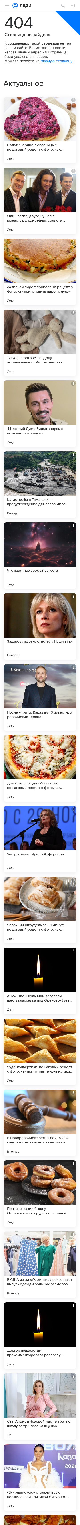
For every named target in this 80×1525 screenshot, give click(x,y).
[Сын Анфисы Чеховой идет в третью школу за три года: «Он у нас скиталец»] (40, 1406)
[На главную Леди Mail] (24, 5)
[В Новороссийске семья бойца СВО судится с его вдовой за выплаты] (40, 1123)
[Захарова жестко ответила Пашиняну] (40, 626)
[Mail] (15, 5)
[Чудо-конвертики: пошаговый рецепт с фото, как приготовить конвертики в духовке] (40, 1052)
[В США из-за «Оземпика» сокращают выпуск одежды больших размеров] (40, 1264)
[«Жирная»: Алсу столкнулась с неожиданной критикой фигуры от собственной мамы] (40, 1477)
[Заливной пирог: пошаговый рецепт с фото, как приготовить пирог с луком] (40, 272)
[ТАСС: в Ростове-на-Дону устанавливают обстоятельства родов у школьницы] (40, 343)
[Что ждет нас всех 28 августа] (40, 555)
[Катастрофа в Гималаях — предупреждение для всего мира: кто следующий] (40, 484)
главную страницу (56, 61)
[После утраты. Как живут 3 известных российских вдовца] (40, 697)
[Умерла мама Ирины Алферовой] (40, 839)
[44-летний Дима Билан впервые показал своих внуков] (40, 413)
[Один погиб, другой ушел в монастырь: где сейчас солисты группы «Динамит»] (40, 201)
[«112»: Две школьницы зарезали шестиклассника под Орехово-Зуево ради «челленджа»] (40, 981)
